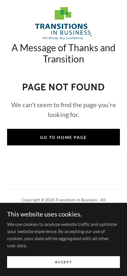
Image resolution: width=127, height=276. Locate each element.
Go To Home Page (63, 137)
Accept (63, 262)
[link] (63, 23)
